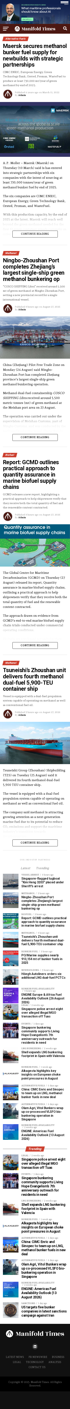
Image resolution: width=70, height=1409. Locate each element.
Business (58, 1357)
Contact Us (37, 1367)
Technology (35, 1362)
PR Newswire (38, 1357)
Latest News (15, 1357)
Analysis (54, 1362)
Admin (22, 95)
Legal (17, 1362)
